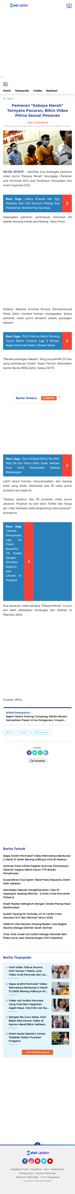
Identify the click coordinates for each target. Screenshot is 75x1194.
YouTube (52, 1165)
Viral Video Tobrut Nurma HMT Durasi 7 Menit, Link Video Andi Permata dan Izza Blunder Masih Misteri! (28, 971)
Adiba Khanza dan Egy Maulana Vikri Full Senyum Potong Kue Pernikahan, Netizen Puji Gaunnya (33, 203)
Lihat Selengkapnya (36, 1052)
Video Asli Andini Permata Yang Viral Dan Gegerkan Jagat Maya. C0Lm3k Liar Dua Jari (28, 1004)
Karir (46, 1169)
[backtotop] (37, 1145)
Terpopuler (22, 90)
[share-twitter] (34, 752)
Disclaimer (36, 1169)
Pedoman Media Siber (27, 1177)
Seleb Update (41, 732)
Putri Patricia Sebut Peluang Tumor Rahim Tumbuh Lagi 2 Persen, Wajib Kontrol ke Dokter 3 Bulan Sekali (33, 341)
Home (7, 90)
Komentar (39, 761)
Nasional (51, 90)
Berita (9, 732)
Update (50, 398)
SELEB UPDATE (13, 171)
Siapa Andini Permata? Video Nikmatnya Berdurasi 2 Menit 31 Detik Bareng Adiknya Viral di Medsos (28, 987)
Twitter (45, 1165)
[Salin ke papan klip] (45, 752)
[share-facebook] (29, 752)
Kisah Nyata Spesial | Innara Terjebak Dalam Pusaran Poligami (27, 1037)
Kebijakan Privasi (19, 1169)
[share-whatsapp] (40, 752)
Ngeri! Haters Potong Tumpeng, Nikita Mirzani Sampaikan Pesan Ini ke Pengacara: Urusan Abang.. (36, 718)
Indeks (37, 90)
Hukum (23, 732)
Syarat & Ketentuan (46, 1173)
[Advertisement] (37, 37)
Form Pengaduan (50, 1177)
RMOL (18, 699)
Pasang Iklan (57, 1169)
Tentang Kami (26, 1173)
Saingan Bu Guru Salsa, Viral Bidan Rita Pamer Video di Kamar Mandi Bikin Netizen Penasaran (27, 1020)
